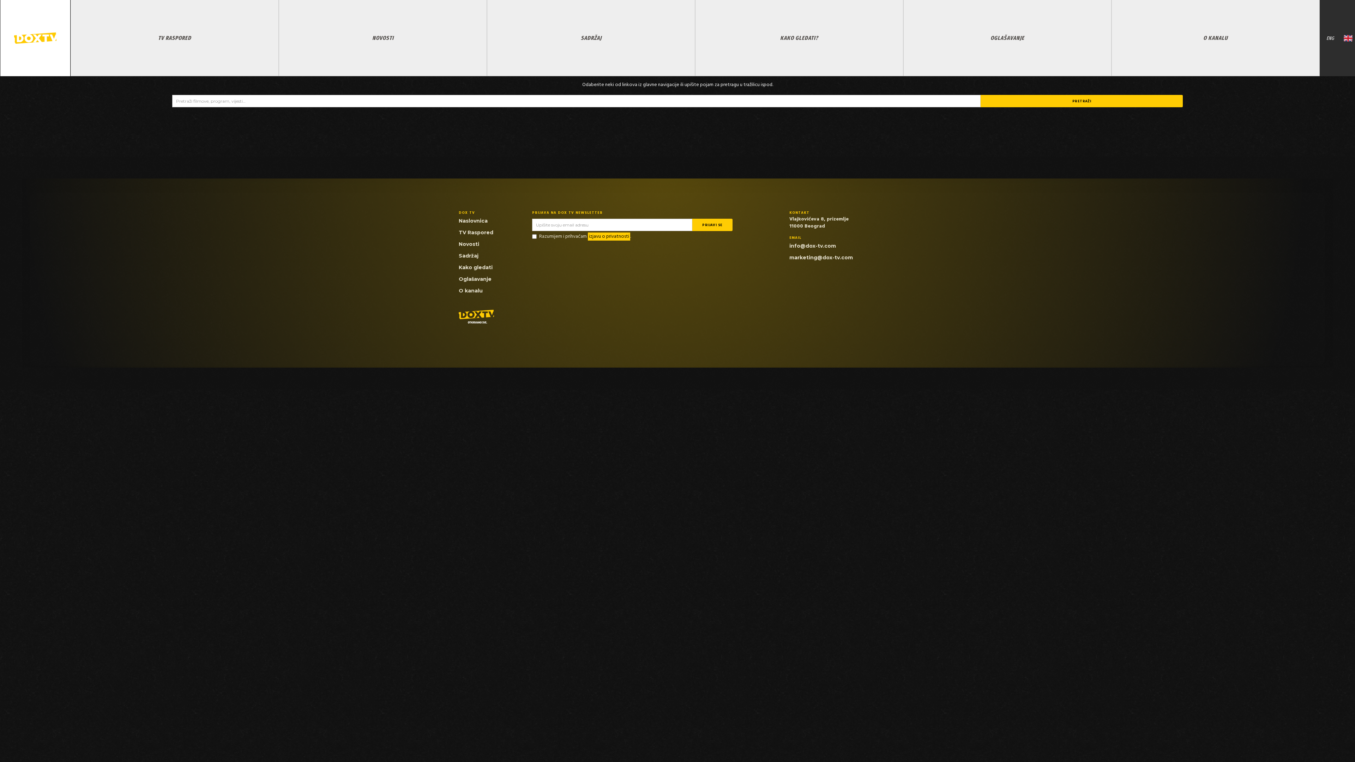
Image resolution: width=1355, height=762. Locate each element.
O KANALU (1215, 38)
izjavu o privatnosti (609, 236)
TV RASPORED (174, 38)
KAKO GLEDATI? (799, 38)
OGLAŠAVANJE (1007, 38)
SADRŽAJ (591, 38)
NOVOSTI (383, 38)
